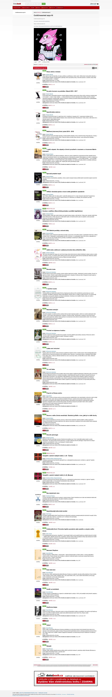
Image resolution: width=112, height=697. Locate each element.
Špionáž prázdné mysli (54, 173)
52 (46, 665)
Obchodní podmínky (70, 694)
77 (77, 665)
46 (39, 665)
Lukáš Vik (21, 692)
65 (62, 665)
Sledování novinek (43, 692)
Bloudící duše (51, 269)
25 (90, 64)
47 (40, 665)
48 (41, 665)
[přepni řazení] (96, 68)
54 (49, 665)
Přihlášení (92, 0)
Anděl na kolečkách (53, 589)
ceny (38, 64)
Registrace (97, 0)
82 (83, 665)
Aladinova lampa (52, 607)
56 (51, 665)
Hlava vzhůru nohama (53, 72)
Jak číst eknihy (28, 0)
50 (44, 665)
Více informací (58, 694)
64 (61, 665)
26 (91, 64)
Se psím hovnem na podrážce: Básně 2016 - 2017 (62, 91)
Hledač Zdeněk (49, 74)
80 (81, 665)
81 (82, 665)
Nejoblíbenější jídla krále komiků (57, 511)
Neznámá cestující (52, 309)
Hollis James (49, 533)
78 (78, 665)
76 (76, 665)
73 (72, 665)
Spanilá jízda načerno (53, 112)
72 (71, 665)
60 (56, 665)
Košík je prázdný (93, 4)
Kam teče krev (51, 570)
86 (88, 665)
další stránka (95, 664)
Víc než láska (51, 369)
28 (94, 64)
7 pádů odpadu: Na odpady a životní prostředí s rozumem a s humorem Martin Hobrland (69, 150)
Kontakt (14, 0)
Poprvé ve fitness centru (54, 393)
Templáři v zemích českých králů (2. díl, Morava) (58, 475)
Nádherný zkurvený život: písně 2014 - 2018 (60, 131)
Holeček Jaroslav (50, 437)
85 (87, 665)
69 (67, 665)
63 (60, 665)
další (97, 64)
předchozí (86, 64)
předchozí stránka (37, 664)
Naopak (49, 646)
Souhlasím (64, 694)
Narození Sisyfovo (52, 550)
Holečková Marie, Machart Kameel (54, 458)
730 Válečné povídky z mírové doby (58, 230)
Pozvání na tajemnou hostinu (56, 330)
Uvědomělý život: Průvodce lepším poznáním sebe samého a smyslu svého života (68, 530)
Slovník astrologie (52, 435)
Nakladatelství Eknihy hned (30, 692)
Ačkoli (49, 625)
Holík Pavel (48, 514)
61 (57, 665)
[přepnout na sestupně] (45, 64)
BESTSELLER (51, 208)
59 (55, 665)
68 (66, 665)
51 (45, 665)
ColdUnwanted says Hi (20, 12)
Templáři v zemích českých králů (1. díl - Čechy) (58, 456)
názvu (42, 64)
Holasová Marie (49, 418)
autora (40, 64)
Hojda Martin (49, 396)
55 (50, 665)
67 (65, 665)
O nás (18, 0)
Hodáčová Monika (50, 252)
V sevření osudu (52, 289)
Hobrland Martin (49, 154)
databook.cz (39, 12)
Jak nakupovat (22, 0)
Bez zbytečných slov (53, 493)
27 (93, 64)
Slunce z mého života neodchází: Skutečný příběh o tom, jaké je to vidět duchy (72, 415)
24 (88, 64)
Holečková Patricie (50, 496)
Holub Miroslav (49, 553)
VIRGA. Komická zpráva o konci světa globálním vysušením (65, 191)
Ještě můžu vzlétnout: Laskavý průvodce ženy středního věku (66, 250)
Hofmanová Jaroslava (51, 272)
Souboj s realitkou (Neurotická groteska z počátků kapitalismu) (63, 211)
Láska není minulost (53, 348)
